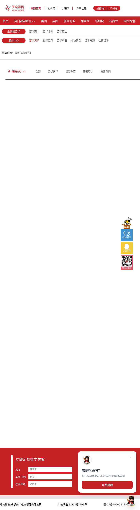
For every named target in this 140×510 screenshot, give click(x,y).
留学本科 (48, 31)
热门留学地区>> (25, 21)
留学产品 (62, 40)
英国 (55, 21)
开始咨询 (107, 485)
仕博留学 (103, 40)
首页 (6, 21)
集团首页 (36, 8)
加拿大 (85, 21)
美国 (44, 21)
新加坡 (99, 21)
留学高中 (34, 31)
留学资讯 (34, 40)
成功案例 (76, 40)
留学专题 (90, 40)
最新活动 (48, 40)
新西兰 (113, 21)
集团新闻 (105, 71)
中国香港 (129, 21)
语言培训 (88, 71)
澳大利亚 (69, 21)
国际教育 (70, 71)
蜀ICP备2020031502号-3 (118, 504)
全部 (38, 71)
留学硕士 (62, 31)
